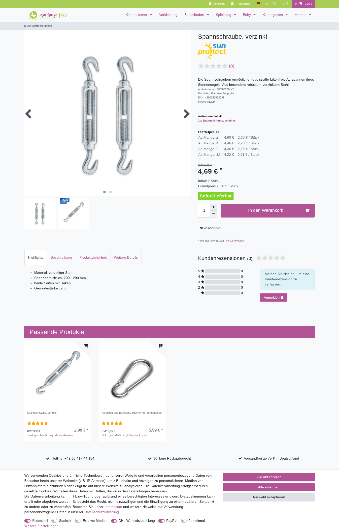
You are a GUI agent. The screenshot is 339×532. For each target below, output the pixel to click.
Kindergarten (273, 15)
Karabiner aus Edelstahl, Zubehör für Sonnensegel (132, 412)
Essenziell (40, 521)
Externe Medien (95, 521)
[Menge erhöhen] (213, 207)
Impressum (113, 507)
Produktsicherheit (93, 257)
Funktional (196, 521)
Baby (247, 15)
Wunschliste (211, 228)
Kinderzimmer (137, 15)
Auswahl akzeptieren (269, 497)
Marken (301, 15)
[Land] (258, 4)
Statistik (65, 521)
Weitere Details (126, 257)
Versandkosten (234, 240)
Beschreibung (61, 257)
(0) (231, 65)
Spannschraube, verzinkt (219, 120)
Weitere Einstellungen (41, 526)
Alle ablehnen (268, 487)
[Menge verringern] (213, 214)
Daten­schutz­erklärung (101, 512)
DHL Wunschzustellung (137, 521)
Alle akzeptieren (268, 477)
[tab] (35, 257)
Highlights (35, 257)
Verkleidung (168, 15)
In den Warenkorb (265, 210)
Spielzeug (224, 15)
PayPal (171, 521)
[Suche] (275, 4)
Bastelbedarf (194, 15)
